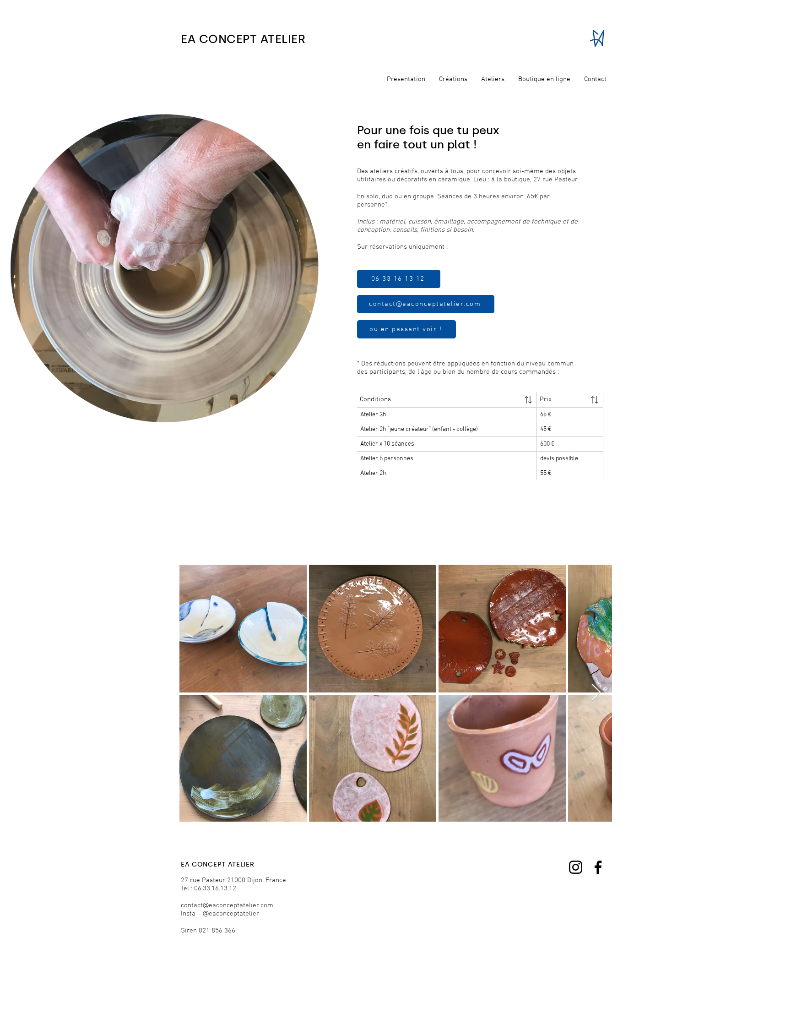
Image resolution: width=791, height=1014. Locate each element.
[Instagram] (576, 867)
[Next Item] (596, 693)
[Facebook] (598, 867)
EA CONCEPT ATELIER (243, 39)
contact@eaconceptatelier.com (227, 905)
